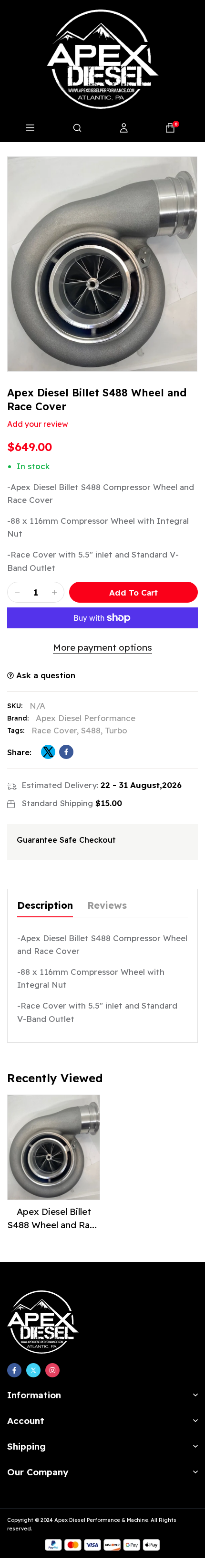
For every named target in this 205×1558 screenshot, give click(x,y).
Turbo (116, 730)
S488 (91, 730)
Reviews (107, 905)
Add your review (37, 424)
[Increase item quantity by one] (54, 592)
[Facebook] (14, 1370)
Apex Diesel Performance (85, 718)
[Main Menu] (30, 128)
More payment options (102, 647)
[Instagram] (52, 1370)
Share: (19, 752)
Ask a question (44, 675)
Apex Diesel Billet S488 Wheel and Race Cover (53, 1225)
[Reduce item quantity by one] (17, 592)
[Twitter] (33, 1370)
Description (45, 905)
